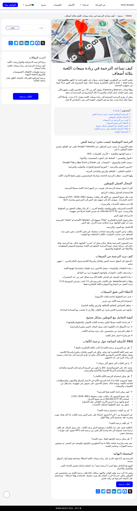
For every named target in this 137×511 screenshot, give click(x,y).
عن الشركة (100, 5)
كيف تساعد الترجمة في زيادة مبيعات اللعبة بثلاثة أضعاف (26, 66)
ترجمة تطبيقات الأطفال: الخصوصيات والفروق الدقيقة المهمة (29, 73)
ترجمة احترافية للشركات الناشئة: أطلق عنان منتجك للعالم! (25, 79)
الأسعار (71, 5)
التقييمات (57, 5)
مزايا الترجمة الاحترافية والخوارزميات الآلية (26, 62)
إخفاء (117, 110)
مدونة (43, 5)
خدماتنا (86, 5)
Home (129, 16)
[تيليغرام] (6, 494)
